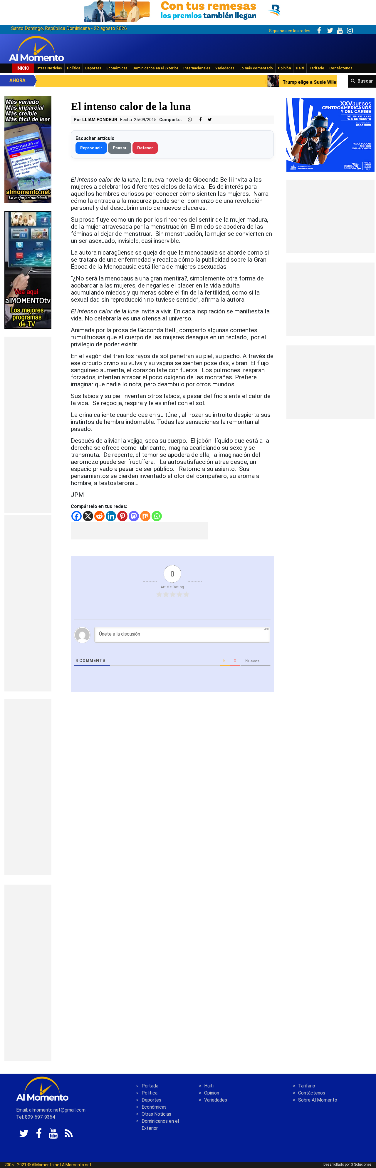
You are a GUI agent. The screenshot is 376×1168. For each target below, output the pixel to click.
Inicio (22, 68)
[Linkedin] (111, 516)
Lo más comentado (256, 68)
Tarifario (316, 68)
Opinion (211, 1093)
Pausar (120, 148)
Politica (149, 1093)
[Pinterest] (122, 516)
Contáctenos (340, 68)
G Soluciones (361, 1164)
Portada (150, 1086)
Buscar (365, 81)
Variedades (224, 68)
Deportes (93, 68)
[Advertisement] (27, 425)
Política (73, 68)
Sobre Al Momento (317, 1100)
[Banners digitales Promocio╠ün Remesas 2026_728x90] (188, 10)
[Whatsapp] (157, 516)
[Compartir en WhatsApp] (187, 119)
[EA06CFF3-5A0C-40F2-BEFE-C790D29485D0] (27, 269)
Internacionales (196, 68)
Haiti (209, 1086)
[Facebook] (76, 516)
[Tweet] (207, 119)
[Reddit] (99, 516)
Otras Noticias (49, 68)
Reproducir (91, 148)
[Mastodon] (134, 516)
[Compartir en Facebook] (197, 119)
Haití (300, 68)
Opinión (284, 68)
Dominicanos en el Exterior (155, 68)
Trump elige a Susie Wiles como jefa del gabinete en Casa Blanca (294, 82)
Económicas (116, 68)
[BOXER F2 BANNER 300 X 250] (330, 134)
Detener (145, 148)
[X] (88, 516)
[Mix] (145, 516)
